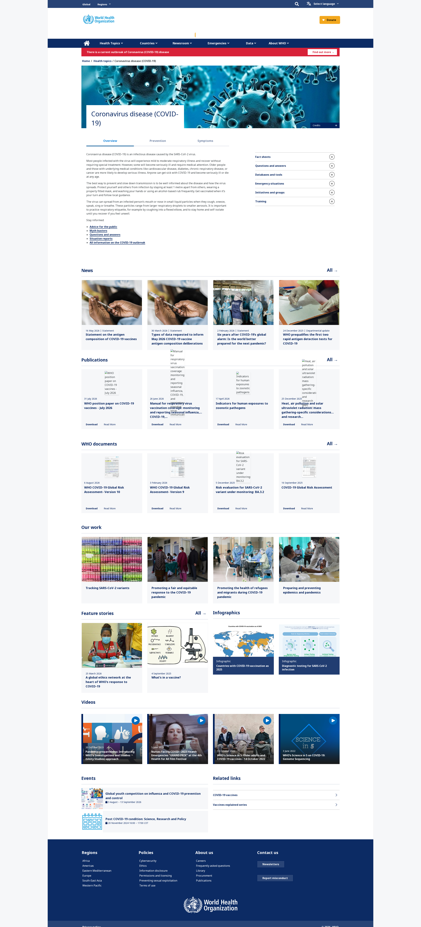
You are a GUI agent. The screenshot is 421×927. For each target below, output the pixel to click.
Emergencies (217, 43)
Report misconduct (275, 878)
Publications (203, 880)
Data (249, 43)
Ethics (143, 866)
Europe (86, 875)
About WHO (277, 43)
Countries (147, 43)
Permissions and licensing (155, 875)
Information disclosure (153, 870)
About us (204, 852)
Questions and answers (105, 234)
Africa (86, 861)
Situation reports (101, 238)
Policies (146, 852)
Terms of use (147, 885)
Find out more (323, 52)
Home (87, 43)
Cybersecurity (147, 861)
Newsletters (270, 864)
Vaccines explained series (230, 805)
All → (332, 270)
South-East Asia (92, 880)
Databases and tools (268, 174)
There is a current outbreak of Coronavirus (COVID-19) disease (128, 52)
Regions (102, 4)
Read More (110, 424)
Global (86, 4)
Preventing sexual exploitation (158, 880)
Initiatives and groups (270, 192)
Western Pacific (91, 885)
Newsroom (181, 43)
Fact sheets (263, 157)
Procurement (204, 875)
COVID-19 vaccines (225, 795)
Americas (88, 866)
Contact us (267, 852)
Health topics (102, 61)
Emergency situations (269, 183)
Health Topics (110, 43)
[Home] (98, 19)
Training (260, 201)
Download (92, 424)
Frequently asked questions (213, 866)
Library (200, 870)
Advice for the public (103, 227)
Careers (201, 861)
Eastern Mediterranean (96, 870)
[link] (112, 315)
